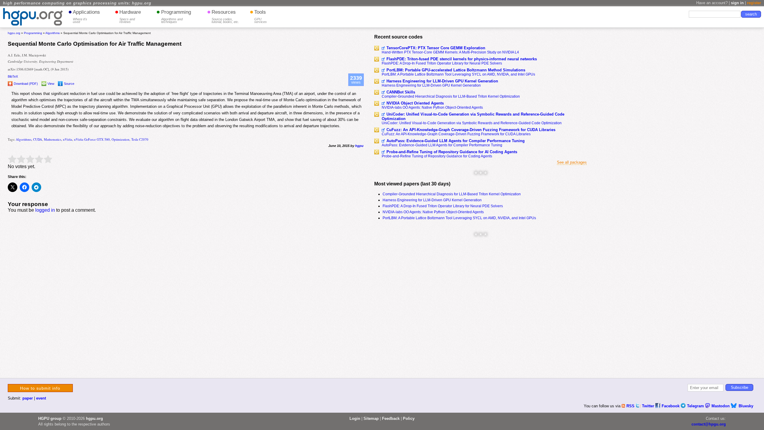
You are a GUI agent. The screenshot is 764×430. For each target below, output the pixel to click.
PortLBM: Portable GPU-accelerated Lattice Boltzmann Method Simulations (455, 70)
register (754, 3)
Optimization (121, 139)
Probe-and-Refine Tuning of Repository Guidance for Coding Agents (437, 156)
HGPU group (49, 418)
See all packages (572, 162)
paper (27, 398)
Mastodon (721, 406)
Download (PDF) (26, 83)
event (41, 398)
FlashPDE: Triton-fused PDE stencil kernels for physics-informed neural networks (461, 59)
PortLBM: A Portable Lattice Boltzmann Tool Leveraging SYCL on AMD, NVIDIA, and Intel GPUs (458, 74)
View (50, 83)
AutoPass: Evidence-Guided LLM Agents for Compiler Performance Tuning (455, 141)
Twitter (648, 406)
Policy (409, 418)
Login (354, 418)
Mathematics (52, 139)
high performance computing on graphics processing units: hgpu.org (77, 3)
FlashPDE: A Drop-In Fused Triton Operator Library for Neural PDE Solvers (442, 63)
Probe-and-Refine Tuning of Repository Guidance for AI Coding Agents (451, 152)
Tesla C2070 (139, 139)
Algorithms (23, 139)
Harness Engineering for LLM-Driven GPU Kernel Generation (442, 81)
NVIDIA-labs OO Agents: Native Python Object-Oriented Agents (432, 107)
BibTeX (13, 76)
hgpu (359, 146)
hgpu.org (14, 33)
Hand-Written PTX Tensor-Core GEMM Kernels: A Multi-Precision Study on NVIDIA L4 (450, 52)
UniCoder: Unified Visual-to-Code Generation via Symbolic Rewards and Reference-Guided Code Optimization (473, 116)
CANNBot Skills (400, 92)
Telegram (696, 406)
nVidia (67, 139)
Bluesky (746, 406)
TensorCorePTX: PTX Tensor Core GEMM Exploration (435, 48)
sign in (737, 3)
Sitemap (371, 418)
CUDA (37, 139)
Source (69, 83)
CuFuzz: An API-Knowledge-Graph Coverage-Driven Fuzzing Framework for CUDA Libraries (470, 130)
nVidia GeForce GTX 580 (92, 139)
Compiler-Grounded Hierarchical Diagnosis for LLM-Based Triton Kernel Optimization (451, 96)
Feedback (391, 418)
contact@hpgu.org (708, 424)
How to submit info (40, 388)
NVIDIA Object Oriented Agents (415, 103)
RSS (631, 406)
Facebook (671, 406)
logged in (45, 210)
